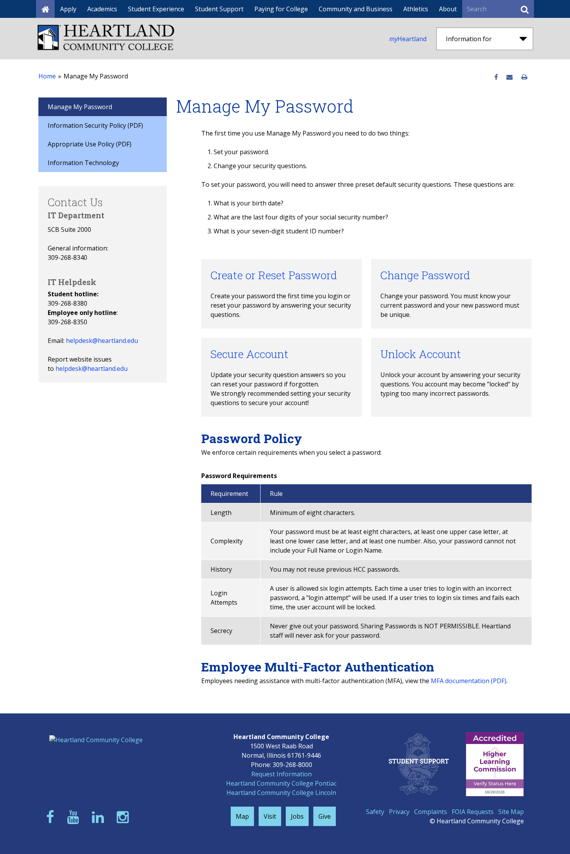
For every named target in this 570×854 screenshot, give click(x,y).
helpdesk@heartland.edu (102, 340)
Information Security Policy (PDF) (95, 125)
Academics (102, 9)
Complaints (430, 811)
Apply (68, 9)
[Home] (45, 9)
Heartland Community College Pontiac (281, 783)
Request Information (281, 774)
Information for (469, 39)
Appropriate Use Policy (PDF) (89, 144)
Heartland (408, 39)
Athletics (415, 9)
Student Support (219, 9)
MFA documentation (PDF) (468, 681)
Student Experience (156, 9)
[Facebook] (52, 816)
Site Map (511, 811)
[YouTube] (75, 816)
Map (242, 816)
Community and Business (355, 9)
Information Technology (83, 162)
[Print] (524, 77)
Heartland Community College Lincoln (281, 792)
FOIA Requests (473, 811)
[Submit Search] (524, 9)
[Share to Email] (509, 77)
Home (47, 76)
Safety (375, 811)
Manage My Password (80, 107)
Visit (270, 816)
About (448, 9)
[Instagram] (124, 816)
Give (324, 816)
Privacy (399, 811)
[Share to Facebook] (496, 77)
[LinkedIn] (99, 816)
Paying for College (281, 9)
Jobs (297, 816)
